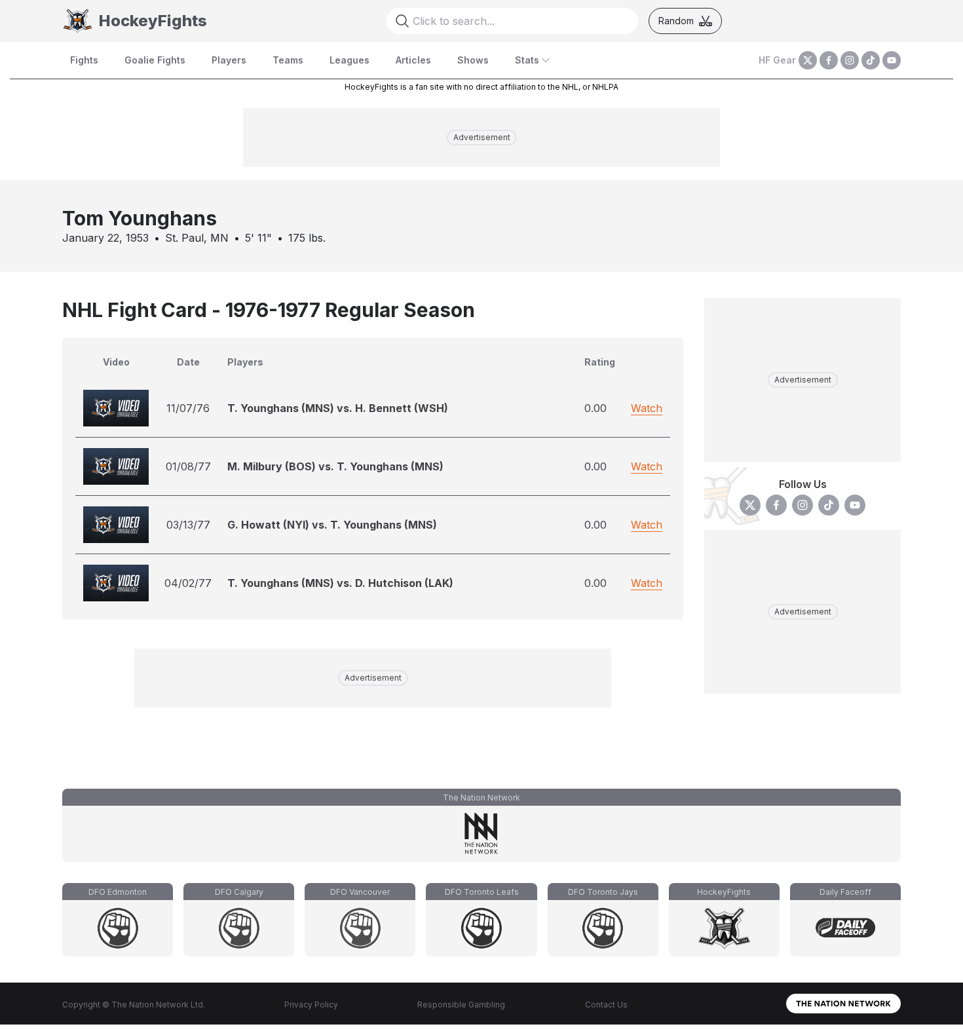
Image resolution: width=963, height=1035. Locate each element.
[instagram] (849, 60)
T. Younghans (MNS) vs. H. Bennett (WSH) (337, 408)
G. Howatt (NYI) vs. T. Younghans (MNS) (332, 524)
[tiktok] (870, 60)
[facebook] (829, 60)
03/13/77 (188, 524)
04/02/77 (188, 583)
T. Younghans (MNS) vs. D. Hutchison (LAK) (340, 583)
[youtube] (891, 60)
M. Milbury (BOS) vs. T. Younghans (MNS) (335, 466)
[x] (808, 60)
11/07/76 (188, 408)
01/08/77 (188, 466)
